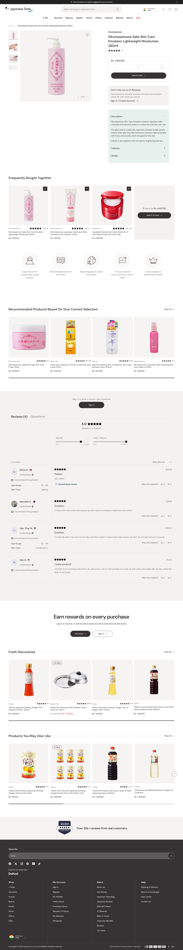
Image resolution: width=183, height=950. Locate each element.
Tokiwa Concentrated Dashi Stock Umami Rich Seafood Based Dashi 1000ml (154, 708)
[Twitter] (15, 863)
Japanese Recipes (105, 901)
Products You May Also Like (30, 736)
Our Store (101, 930)
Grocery (58, 17)
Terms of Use (114, 946)
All (46, 17)
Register (56, 892)
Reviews (100, 925)
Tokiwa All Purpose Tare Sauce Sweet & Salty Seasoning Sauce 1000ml (112, 792)
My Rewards (58, 916)
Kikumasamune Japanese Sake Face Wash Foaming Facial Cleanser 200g (69, 233)
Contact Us (146, 901)
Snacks (12, 897)
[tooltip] (66, 484)
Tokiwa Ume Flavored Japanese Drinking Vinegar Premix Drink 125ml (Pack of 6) (68, 792)
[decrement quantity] (115, 67)
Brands (119, 17)
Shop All (167, 309)
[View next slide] (86, 97)
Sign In (55, 887)
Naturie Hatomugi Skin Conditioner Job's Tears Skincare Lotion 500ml (112, 366)
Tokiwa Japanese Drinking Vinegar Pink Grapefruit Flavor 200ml (25, 708)
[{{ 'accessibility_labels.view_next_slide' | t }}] (174, 774)
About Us (101, 887)
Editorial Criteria (104, 906)
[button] (115, 50)
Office (98, 17)
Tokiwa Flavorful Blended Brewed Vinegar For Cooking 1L (154, 791)
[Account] (163, 9)
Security (137, 946)
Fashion (109, 17)
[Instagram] (21, 863)
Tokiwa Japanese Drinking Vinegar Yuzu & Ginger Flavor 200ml (110, 708)
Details (114, 155)
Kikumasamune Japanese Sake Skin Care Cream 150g (26, 366)
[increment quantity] (162, 67)
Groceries (13, 892)
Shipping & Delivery (149, 887)
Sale (138, 17)
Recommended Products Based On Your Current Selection (53, 309)
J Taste (12, 887)
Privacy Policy (126, 946)
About (129, 17)
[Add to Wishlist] (87, 35)
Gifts (11, 921)
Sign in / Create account (123, 100)
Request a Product (61, 911)
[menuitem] (45, 18)
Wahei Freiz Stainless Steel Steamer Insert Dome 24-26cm (68, 708)
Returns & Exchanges (150, 892)
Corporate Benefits (105, 921)
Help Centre (146, 897)
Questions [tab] (38, 417)
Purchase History (60, 906)
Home (89, 17)
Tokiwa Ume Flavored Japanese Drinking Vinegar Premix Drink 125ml (26, 792)
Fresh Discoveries (22, 652)
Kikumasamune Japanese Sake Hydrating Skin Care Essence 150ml (153, 366)
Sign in (91, 405)
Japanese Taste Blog (106, 897)
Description (116, 116)
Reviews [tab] (19, 417)
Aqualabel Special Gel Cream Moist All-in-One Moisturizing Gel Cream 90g (110, 233)
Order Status (58, 901)
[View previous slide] (78, 97)
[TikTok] (39, 863)
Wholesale (57, 921)
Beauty (69, 17)
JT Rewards (102, 911)
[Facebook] (10, 863)
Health (79, 17)
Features (115, 148)
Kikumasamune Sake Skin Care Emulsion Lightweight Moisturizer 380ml (26, 233)
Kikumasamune (115, 32)
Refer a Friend (103, 916)
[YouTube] (33, 863)
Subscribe (171, 856)
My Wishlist (58, 897)
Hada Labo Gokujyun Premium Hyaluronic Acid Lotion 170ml (70, 366)
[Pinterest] (27, 863)
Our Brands (102, 892)
